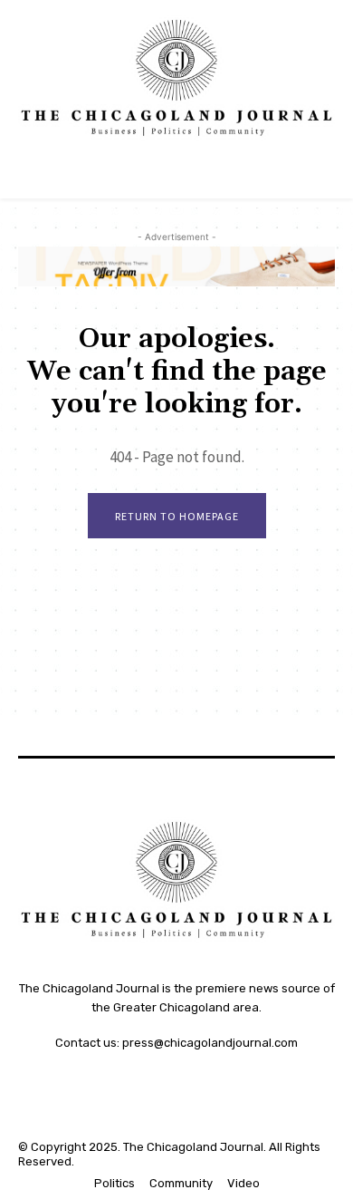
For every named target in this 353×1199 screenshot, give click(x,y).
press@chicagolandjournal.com (210, 1042)
